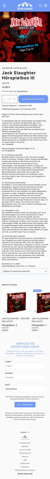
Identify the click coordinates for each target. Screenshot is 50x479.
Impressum (25, 467)
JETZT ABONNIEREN (25, 405)
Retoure (25, 457)
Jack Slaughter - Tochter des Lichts (14, 68)
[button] (25, 271)
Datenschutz (25, 463)
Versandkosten (22, 91)
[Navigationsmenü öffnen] (4, 5)
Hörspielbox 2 (9, 325)
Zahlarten (25, 446)
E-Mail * (8, 361)
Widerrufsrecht (25, 453)
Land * (8, 384)
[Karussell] (25, 6)
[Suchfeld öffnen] (40, 5)
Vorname (9, 373)
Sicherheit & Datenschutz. (27, 419)
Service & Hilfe (25, 450)
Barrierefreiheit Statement (25, 470)
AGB (25, 460)
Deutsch (23, 432)
